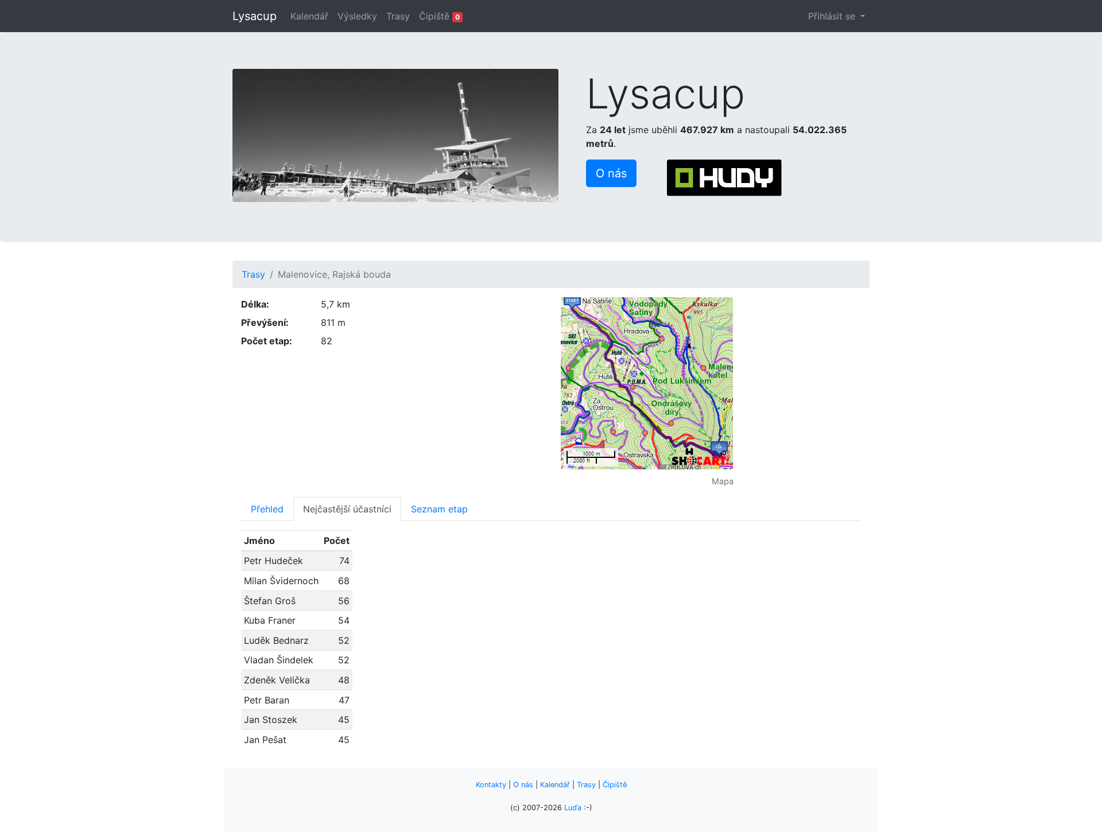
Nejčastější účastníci (347, 509)
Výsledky (357, 16)
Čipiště (439, 16)
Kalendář (309, 16)
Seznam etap (439, 509)
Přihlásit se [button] (833, 16)
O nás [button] (611, 173)
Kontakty (491, 784)
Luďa (572, 807)
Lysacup (254, 16)
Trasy (398, 16)
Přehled (267, 509)
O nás (523, 784)
